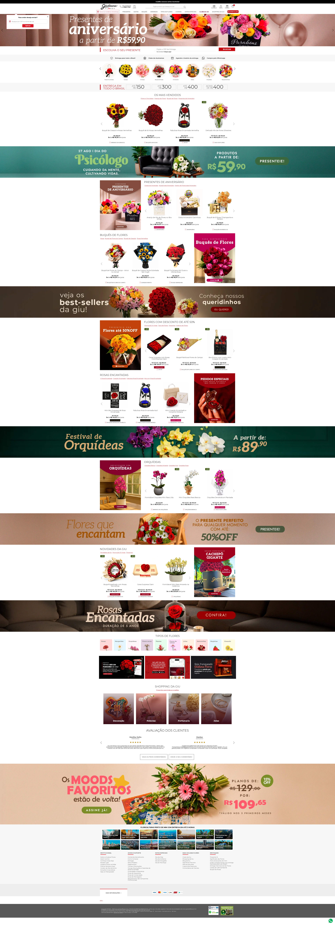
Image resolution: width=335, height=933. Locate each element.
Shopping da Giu (218, 12)
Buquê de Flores (226, 79)
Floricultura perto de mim (218, 861)
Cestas (136, 12)
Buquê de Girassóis (130, 238)
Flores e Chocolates (147, 98)
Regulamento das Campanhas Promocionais (138, 879)
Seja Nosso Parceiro (189, 862)
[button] (333, 30)
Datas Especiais (190, 12)
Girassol (126, 79)
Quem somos (104, 859)
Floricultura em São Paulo (110, 836)
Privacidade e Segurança (136, 871)
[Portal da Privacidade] (214, 908)
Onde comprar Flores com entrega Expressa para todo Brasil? (221, 863)
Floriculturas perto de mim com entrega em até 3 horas (168, 827)
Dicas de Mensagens (135, 877)
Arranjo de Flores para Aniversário (185, 185)
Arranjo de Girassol (118, 142)
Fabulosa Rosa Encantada (135, 378)
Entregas (131, 861)
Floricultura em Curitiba (165, 847)
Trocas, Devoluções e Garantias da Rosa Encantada (139, 868)
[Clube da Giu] (167, 824)
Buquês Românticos (221, 229)
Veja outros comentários (154, 757)
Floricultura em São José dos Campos (129, 836)
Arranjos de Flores (160, 98)
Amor (185, 142)
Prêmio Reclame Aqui (107, 866)
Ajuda (134, 8)
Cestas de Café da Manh (218, 868)
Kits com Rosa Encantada (152, 378)
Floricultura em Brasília (202, 847)
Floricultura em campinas (221, 836)
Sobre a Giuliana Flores (108, 857)
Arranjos (154, 12)
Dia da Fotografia (161, 861)
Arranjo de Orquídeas (160, 509)
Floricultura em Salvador (146, 836)
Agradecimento (146, 282)
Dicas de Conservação (135, 875)
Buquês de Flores (114, 235)
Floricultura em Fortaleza (127, 847)
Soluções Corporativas (107, 870)
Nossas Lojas (104, 862)
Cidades (179, 12)
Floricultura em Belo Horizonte (223, 847)
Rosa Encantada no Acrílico (116, 422)
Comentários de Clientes (191, 868)
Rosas (102, 238)
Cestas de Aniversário (151, 185)
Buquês (144, 12)
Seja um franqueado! (107, 872)
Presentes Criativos (177, 422)
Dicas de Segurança (134, 873)
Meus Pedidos (132, 862)
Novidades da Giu (113, 549)
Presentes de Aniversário (186, 98)
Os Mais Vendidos (167, 95)
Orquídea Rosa (183, 465)
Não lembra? (164, 51)
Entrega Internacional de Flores (220, 866)
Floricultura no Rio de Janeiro (166, 836)
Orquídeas (209, 79)
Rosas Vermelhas (142, 238)
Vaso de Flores (219, 142)
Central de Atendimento (136, 857)
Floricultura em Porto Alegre (205, 836)
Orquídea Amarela (162, 465)
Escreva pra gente (118, 912)
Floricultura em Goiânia (109, 847)
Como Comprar (133, 859)
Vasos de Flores (221, 509)
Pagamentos (132, 864)
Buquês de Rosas (159, 79)
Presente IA (214, 857)
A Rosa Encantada (106, 378)
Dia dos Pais (159, 857)
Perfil (221, 7)
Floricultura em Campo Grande (184, 847)
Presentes (126, 12)
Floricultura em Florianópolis (146, 847)
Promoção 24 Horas (150, 325)
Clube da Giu (204, 12)
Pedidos (227, 8)
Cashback (214, 8)
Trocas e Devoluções (135, 866)
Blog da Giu (186, 861)
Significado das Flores (217, 859)
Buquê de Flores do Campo (114, 238)
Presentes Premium (146, 596)
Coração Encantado (119, 378)
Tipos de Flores (166, 12)
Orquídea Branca (149, 465)
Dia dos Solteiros (160, 859)
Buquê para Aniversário (166, 185)
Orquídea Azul (173, 465)
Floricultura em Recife (184, 836)
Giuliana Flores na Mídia (108, 864)
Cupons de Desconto (190, 866)
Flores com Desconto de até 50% (169, 322)
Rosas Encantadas (109, 79)
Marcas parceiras (188, 864)
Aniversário (176, 79)
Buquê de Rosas (215, 869)
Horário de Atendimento (108, 868)
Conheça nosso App (107, 861)
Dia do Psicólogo (160, 862)
